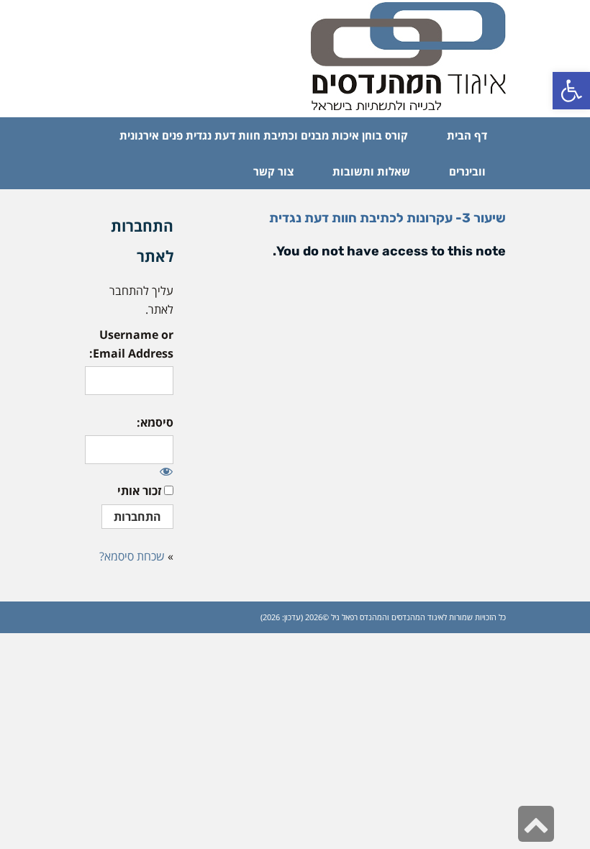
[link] (571, 90)
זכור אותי (139, 491)
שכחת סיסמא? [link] (132, 556)
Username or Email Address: (131, 344)
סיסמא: (155, 422)
